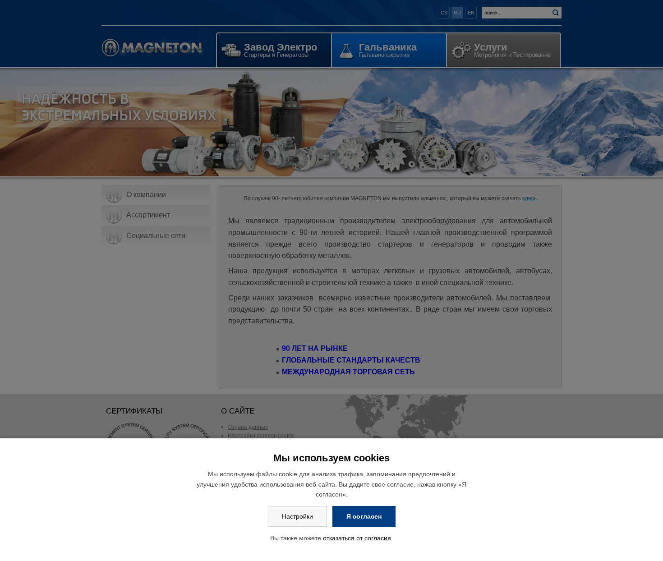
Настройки (297, 516)
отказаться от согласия (357, 538)
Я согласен (364, 516)
